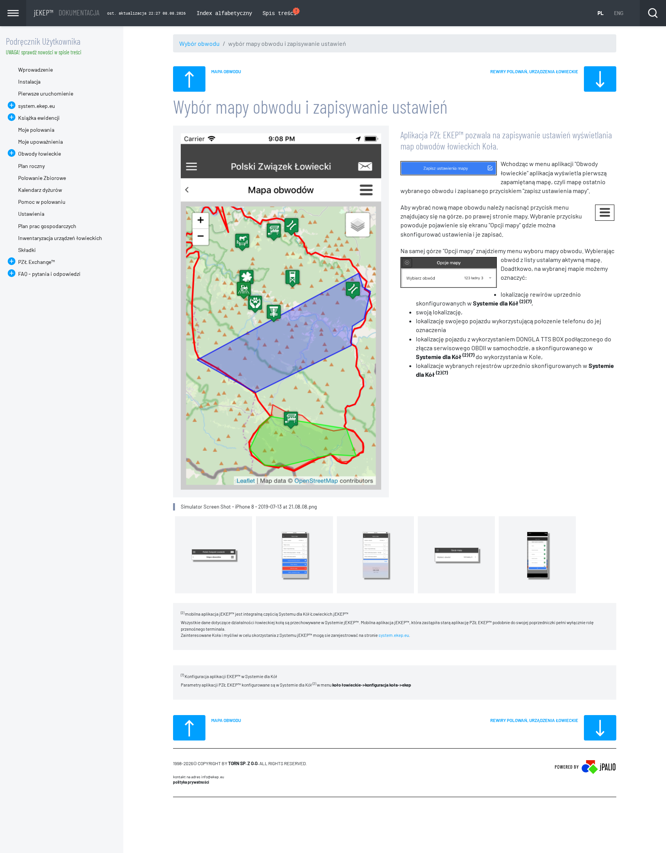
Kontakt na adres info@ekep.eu (198, 776)
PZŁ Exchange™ (36, 262)
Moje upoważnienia (40, 141)
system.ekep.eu (393, 635)
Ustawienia (31, 213)
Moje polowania (36, 129)
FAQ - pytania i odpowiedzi (49, 273)
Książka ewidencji (39, 117)
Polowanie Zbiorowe (42, 178)
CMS (177, 811)
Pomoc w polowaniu (42, 201)
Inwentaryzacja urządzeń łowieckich (60, 238)
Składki (27, 250)
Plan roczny (31, 166)
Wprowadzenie (35, 69)
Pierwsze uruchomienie (45, 93)
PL (600, 13)
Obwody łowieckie (39, 153)
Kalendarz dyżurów (40, 189)
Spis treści (281, 12)
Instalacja (29, 81)
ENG (618, 13)
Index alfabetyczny (224, 13)
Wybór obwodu (199, 43)
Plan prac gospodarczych (47, 226)
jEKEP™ (66, 12)
